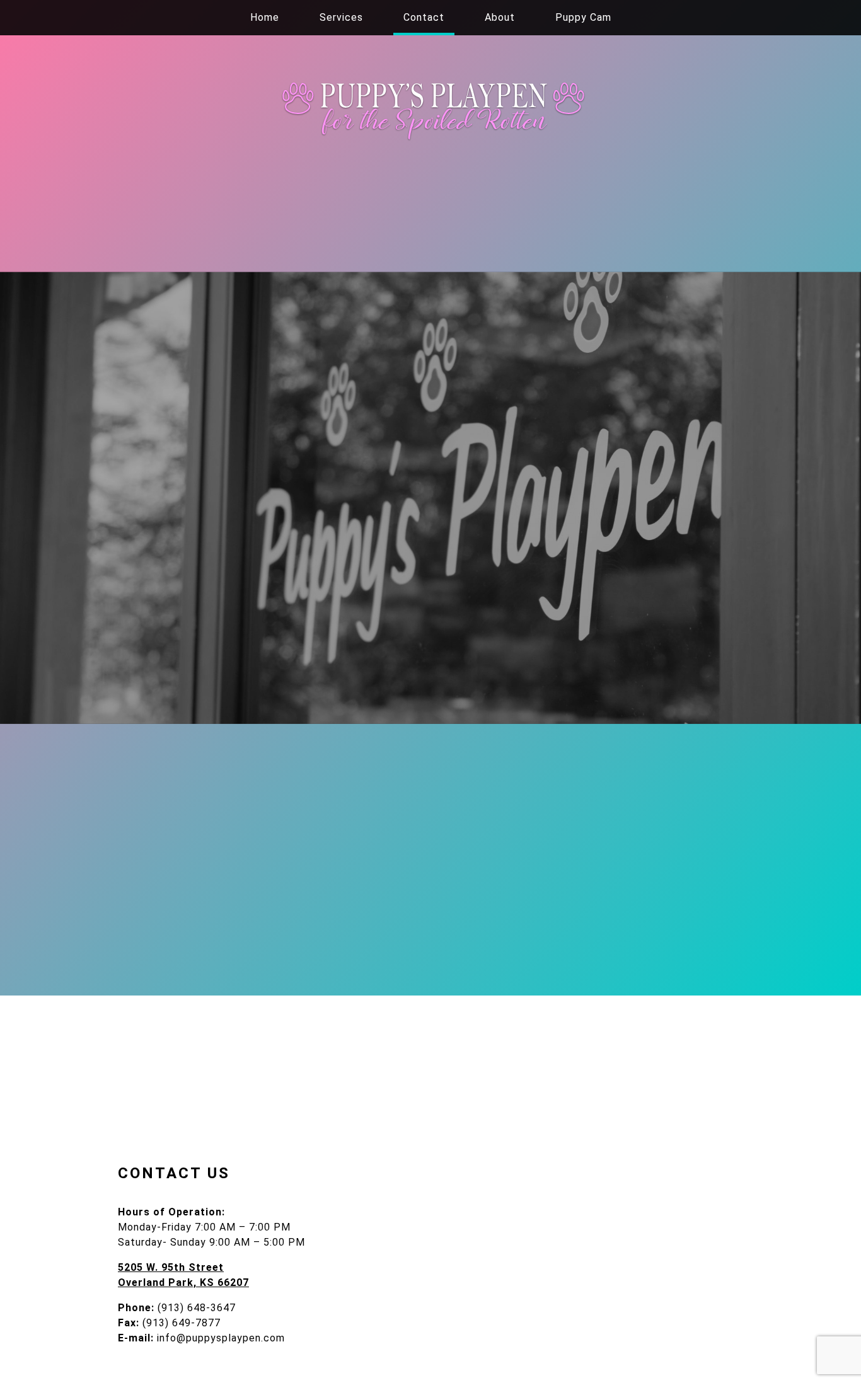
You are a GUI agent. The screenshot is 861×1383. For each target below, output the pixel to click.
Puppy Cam (583, 17)
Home (264, 17)
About (500, 17)
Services (341, 17)
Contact (423, 17)
